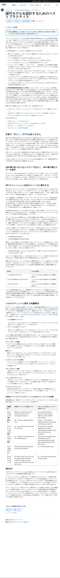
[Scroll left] (11, 5)
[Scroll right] (51, 5)
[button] (11, 27)
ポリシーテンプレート (44, 362)
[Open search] (57, 5)
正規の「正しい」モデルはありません (18, 121)
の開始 (26, 210)
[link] (36, 10)
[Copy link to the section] (4, 134)
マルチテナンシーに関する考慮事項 (18, 128)
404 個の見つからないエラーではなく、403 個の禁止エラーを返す (26, 123)
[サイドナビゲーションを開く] (2, 9)
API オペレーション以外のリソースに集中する (21, 125)
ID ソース (46, 477)
